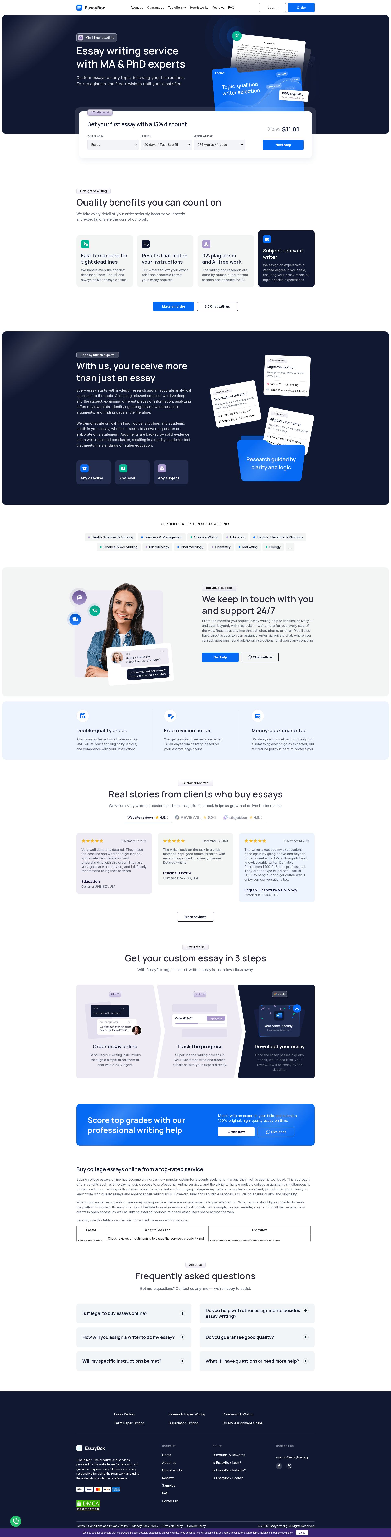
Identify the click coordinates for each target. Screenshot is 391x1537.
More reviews (195, 917)
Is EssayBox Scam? (227, 1478)
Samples (168, 1485)
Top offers (175, 7)
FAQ (231, 7)
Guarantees (155, 7)
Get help (220, 657)
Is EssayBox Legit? (226, 1463)
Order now (236, 1132)
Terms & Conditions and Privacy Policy (102, 1525)
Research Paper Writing (186, 1414)
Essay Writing (124, 1414)
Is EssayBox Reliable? (229, 1470)
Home (166, 1455)
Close (302, 1532)
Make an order (173, 306)
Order (301, 8)
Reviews (218, 7)
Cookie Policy (196, 1525)
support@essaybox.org (292, 1457)
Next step (283, 145)
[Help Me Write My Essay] (90, 7)
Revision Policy (173, 1525)
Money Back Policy (145, 1525)
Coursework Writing (238, 1414)
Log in (272, 8)
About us (137, 7)
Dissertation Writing (183, 1423)
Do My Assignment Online (243, 1423)
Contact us (170, 1501)
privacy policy (285, 1532)
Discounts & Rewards (228, 1455)
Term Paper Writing (129, 1423)
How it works (199, 7)
